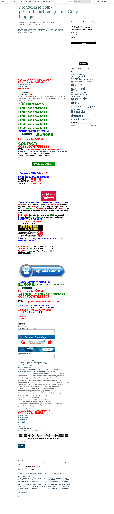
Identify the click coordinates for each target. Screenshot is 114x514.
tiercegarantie (89, 81)
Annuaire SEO (22, 326)
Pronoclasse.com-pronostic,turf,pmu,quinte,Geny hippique (33, 22)
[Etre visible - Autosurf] (24, 428)
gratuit (73, 118)
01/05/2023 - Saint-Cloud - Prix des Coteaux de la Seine (42, 151)
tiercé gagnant (86, 79)
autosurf (20, 346)
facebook (73, 82)
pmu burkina (80, 74)
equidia (90, 94)
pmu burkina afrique (76, 94)
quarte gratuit (75, 96)
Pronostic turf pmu (23, 421)
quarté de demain (79, 101)
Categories (52, 22)
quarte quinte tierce (76, 92)
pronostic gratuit (90, 76)
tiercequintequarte (75, 109)
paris (93, 106)
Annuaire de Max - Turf (24, 367)
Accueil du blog (74, 32)
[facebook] (66, 1)
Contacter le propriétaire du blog (80, 68)
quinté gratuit (81, 119)
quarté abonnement (79, 81)
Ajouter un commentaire (31, 495)
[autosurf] (36, 339)
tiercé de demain (78, 113)
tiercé (86, 107)
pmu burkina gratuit (76, 106)
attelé (74, 79)
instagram (74, 119)
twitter (72, 81)
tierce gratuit (78, 76)
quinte (85, 95)
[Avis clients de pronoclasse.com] (27, 425)
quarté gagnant (78, 87)
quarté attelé (87, 119)
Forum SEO (21, 423)
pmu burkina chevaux (84, 118)
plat (77, 117)
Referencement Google (24, 353)
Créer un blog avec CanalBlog (77, 34)
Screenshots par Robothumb (26, 407)
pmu (75, 74)
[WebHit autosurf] (36, 351)
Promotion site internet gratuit (26, 360)
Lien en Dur (21, 426)
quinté (72, 74)
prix (85, 92)
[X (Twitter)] (69, 1)
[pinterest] (71, 1)
